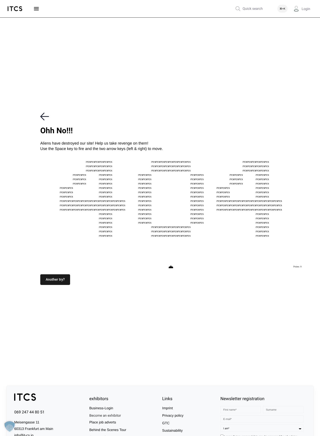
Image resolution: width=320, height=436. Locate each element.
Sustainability (172, 431)
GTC (166, 423)
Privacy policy (173, 416)
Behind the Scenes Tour (107, 430)
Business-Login (101, 408)
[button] (55, 279)
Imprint (167, 408)
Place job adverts (102, 422)
